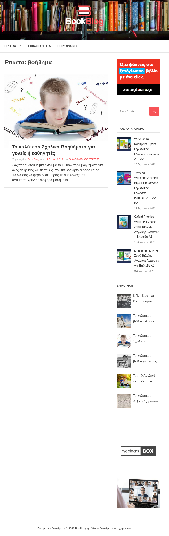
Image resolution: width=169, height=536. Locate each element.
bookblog (33, 159)
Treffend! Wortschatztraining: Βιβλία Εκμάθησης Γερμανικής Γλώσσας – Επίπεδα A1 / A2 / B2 (146, 188)
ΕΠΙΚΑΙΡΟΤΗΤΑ (39, 46)
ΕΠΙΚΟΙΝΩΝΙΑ (67, 46)
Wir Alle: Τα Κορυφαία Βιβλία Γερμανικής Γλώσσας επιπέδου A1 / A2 (146, 149)
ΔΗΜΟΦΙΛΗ (75, 159)
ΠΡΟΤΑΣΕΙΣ (12, 46)
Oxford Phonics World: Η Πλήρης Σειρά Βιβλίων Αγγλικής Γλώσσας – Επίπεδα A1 (146, 226)
